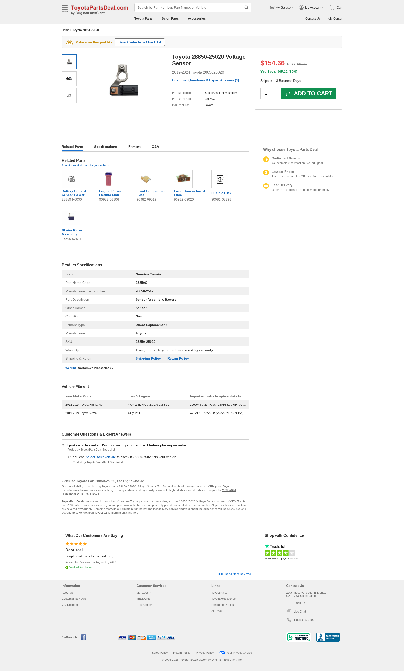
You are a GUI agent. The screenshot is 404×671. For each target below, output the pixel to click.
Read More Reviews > (239, 574)
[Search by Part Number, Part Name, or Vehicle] (246, 7)
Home (65, 30)
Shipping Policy (148, 358)
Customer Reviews (74, 598)
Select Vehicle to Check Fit (140, 42)
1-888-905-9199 (304, 620)
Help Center (334, 18)
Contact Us (313, 18)
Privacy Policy (205, 652)
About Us (67, 592)
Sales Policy (160, 652)
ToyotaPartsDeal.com (75, 501)
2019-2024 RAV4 (88, 494)
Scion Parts (170, 18)
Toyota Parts (143, 18)
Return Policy (178, 358)
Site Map (217, 611)
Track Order (144, 598)
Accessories (197, 18)
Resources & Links (223, 604)
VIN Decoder (70, 604)
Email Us (299, 603)
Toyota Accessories (223, 598)
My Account (144, 592)
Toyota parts (102, 512)
